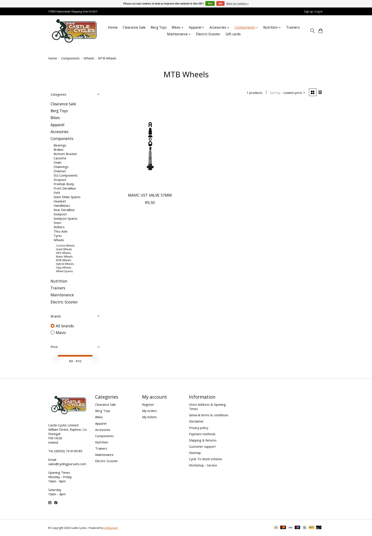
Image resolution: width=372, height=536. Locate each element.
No (220, 3)
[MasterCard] (283, 528)
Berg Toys (159, 27)
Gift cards (233, 34)
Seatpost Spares (66, 218)
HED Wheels (63, 253)
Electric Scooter (208, 34)
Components (70, 58)
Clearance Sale (134, 27)
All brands (65, 325)
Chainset (60, 171)
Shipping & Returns (203, 440)
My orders (149, 411)
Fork (57, 192)
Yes (210, 3)
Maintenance (62, 294)
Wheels (89, 58)
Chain (57, 162)
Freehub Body (64, 184)
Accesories (59, 131)
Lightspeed (111, 528)
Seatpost (60, 214)
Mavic (61, 332)
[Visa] (290, 528)
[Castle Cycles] (74, 31)
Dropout (60, 179)
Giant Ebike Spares (67, 197)
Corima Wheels (65, 245)
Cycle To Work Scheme (205, 459)
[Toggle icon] (312, 31)
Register (148, 404)
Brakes (59, 149)
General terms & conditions (208, 415)
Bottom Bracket (65, 154)
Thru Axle (60, 231)
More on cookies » (237, 3)
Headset (60, 201)
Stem (57, 223)
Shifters (59, 227)
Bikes (55, 117)
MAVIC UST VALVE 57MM (150, 195)
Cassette (60, 158)
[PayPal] (311, 528)
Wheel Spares (64, 271)
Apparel (57, 124)
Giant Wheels (64, 249)
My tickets (149, 417)
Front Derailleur (65, 188)
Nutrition (59, 281)
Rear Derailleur (64, 210)
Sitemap (195, 453)
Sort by (275, 92)
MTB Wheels (63, 260)
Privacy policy (198, 428)
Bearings (60, 145)
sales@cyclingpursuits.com (67, 464)
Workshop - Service (203, 465)
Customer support (202, 446)
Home (113, 27)
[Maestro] (297, 528)
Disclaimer (196, 421)
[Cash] (276, 528)
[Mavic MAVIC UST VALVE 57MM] (150, 146)
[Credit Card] (304, 528)
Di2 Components (66, 175)
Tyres (58, 235)
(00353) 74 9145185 (68, 451)
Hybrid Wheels (65, 264)
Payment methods (202, 434)
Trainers (293, 27)
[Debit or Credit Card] (319, 528)
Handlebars (62, 205)
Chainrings (61, 167)
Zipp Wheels (63, 267)
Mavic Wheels (64, 256)
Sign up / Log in (313, 11)
